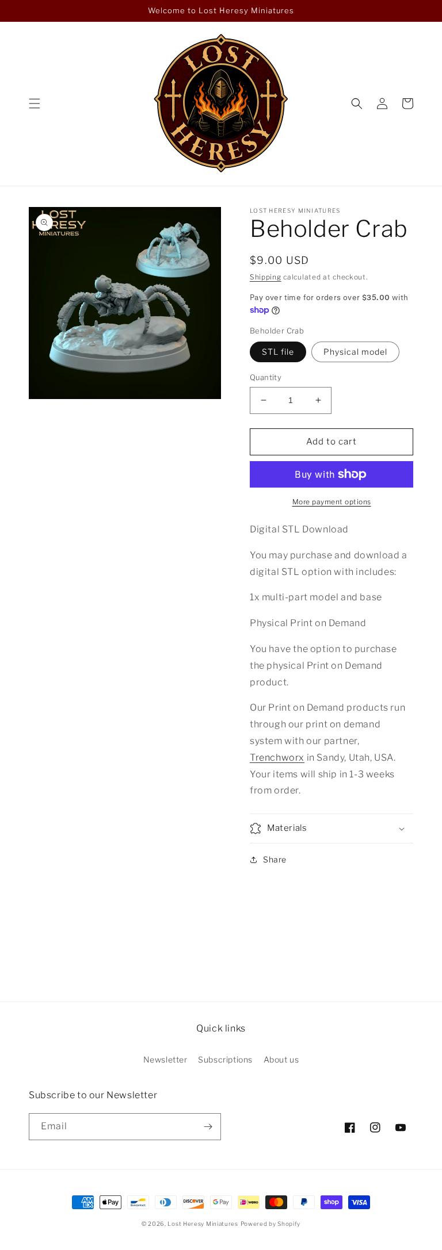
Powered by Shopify (271, 1223)
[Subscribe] (207, 1126)
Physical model (355, 351)
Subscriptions (225, 1059)
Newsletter (165, 1059)
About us (281, 1059)
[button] (34, 103)
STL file (278, 351)
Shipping (265, 277)
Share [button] (275, 859)
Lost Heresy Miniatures (202, 1223)
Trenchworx (277, 757)
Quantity (265, 377)
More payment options (331, 501)
